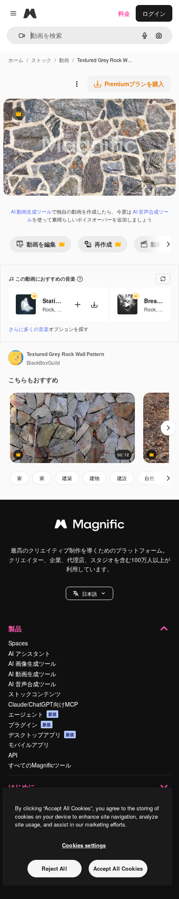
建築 (67, 477)
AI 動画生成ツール (31, 211)
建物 (94, 477)
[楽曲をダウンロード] (94, 304)
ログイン (154, 13)
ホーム (15, 59)
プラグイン (29, 724)
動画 (64, 59)
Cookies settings (84, 845)
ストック (41, 59)
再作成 (98, 246)
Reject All (54, 868)
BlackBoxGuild (43, 362)
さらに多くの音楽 (29, 328)
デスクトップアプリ (41, 734)
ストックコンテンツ (34, 694)
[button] (89, 593)
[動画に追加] (77, 304)
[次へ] (168, 244)
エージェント (32, 714)
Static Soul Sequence (52, 300)
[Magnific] (89, 526)
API (12, 755)
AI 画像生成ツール (32, 663)
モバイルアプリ (28, 744)
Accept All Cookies (118, 868)
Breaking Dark (154, 300)
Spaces (18, 643)
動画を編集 (36, 246)
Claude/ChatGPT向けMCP (43, 704)
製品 (15, 628)
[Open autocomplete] (18, 35)
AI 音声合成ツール (32, 684)
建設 (122, 477)
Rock (48, 309)
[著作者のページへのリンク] (15, 358)
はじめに (21, 787)
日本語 (89, 593)
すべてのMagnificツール (39, 765)
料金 (124, 13)
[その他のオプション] (76, 83)
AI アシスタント (29, 653)
